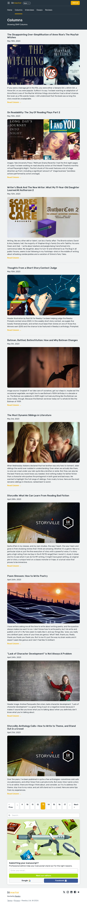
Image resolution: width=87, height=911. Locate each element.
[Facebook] (75, 892)
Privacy (17, 901)
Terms (9, 901)
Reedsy (18, 896)
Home (9, 10)
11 (32, 804)
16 (59, 804)
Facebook (59, 880)
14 (49, 804)
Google (25, 880)
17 (65, 804)
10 (27, 804)
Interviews (29, 10)
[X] (64, 892)
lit (16, 3)
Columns (18, 10)
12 (38, 804)
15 (54, 804)
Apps (25, 3)
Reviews (48, 10)
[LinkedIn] (71, 892)
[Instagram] (67, 892)
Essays (39, 10)
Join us (75, 3)
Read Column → (14, 102)
